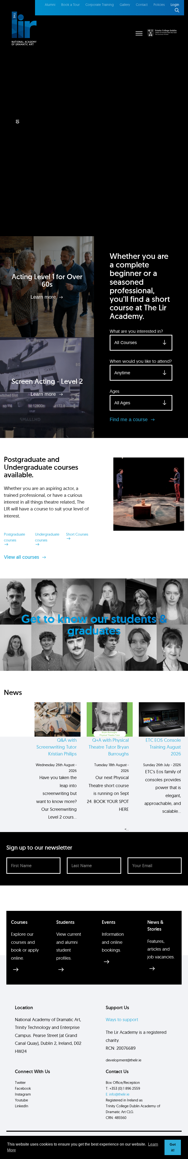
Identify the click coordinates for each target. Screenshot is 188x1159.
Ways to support (122, 1019)
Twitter (20, 1082)
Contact (142, 4)
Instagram (23, 1094)
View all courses (22, 557)
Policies (159, 4)
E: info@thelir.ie (117, 1094)
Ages (114, 391)
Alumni (50, 4)
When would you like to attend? (141, 361)
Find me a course (129, 419)
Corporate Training (99, 4)
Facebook (23, 1088)
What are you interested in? (136, 331)
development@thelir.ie (123, 1060)
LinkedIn (21, 1106)
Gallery (125, 4)
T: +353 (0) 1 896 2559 (123, 1088)
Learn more (44, 297)
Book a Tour (70, 4)
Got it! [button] (173, 1147)
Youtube (21, 1100)
